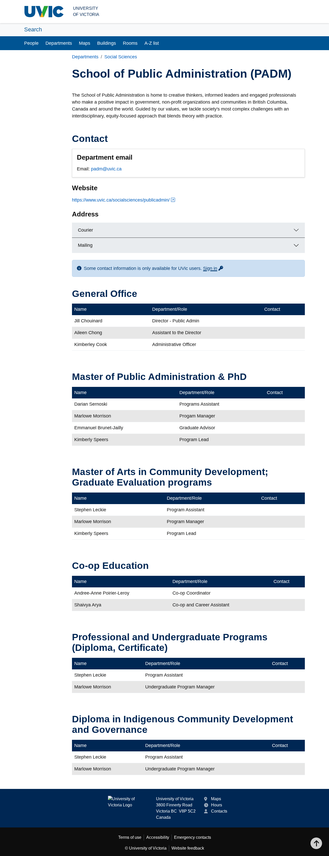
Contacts (219, 811)
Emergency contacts (192, 837)
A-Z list (151, 43)
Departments (58, 43)
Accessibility (157, 837)
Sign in (213, 268)
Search (33, 29)
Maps (84, 43)
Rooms (130, 43)
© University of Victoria (146, 848)
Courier (85, 230)
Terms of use (129, 837)
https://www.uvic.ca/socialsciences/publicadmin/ (121, 200)
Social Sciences (120, 56)
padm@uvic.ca (106, 168)
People (31, 43)
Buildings (106, 43)
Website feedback (187, 848)
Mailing (85, 245)
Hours (216, 805)
